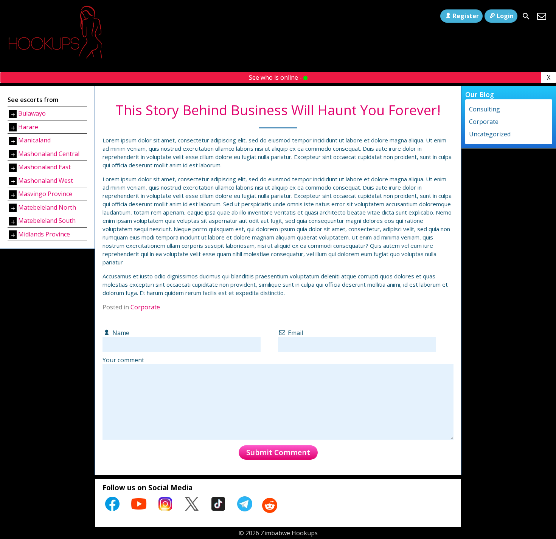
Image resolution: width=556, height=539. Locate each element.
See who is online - (276, 77)
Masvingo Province (45, 194)
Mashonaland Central (48, 154)
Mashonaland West (45, 180)
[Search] (526, 16)
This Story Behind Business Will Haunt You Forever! (278, 110)
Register (466, 16)
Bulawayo (32, 113)
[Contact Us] (541, 16)
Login (505, 16)
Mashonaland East (44, 167)
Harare (28, 127)
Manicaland (34, 140)
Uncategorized (490, 134)
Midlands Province (44, 234)
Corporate (145, 307)
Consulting (484, 109)
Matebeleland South (47, 220)
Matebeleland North (47, 207)
